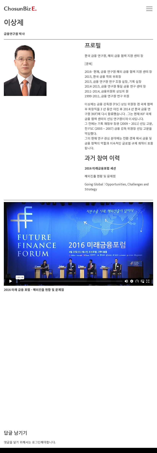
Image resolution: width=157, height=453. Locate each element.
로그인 (36, 442)
